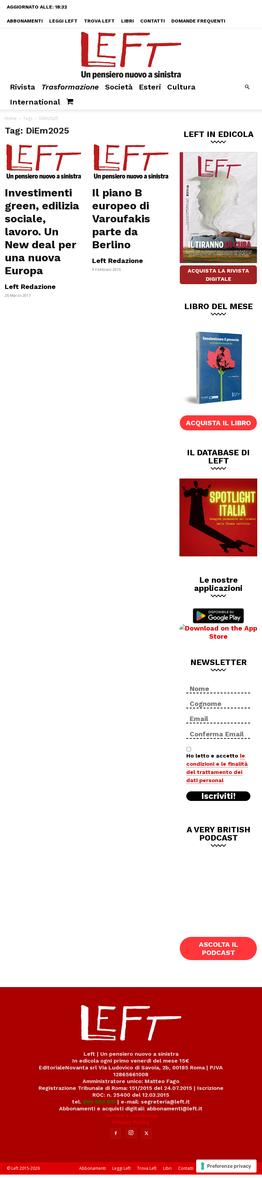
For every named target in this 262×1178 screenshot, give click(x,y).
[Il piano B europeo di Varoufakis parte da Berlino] (131, 162)
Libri (127, 21)
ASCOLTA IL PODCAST (218, 948)
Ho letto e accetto (217, 768)
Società (119, 87)
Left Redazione (30, 286)
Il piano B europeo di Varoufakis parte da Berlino (121, 218)
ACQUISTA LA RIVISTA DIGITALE (218, 274)
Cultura (181, 87)
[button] (247, 87)
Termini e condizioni (131, 1115)
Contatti (152, 21)
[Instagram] (131, 1132)
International (35, 102)
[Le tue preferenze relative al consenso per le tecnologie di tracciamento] (226, 1166)
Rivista (22, 87)
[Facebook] (115, 1133)
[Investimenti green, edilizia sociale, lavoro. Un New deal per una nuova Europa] (44, 162)
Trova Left (99, 21)
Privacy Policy (130, 1122)
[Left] (131, 54)
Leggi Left (63, 21)
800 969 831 (99, 1101)
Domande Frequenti (198, 21)
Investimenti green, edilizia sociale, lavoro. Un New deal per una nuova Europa (42, 231)
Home (11, 118)
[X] (146, 1133)
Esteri (150, 87)
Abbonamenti (25, 21)
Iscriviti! (218, 796)
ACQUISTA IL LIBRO (218, 423)
